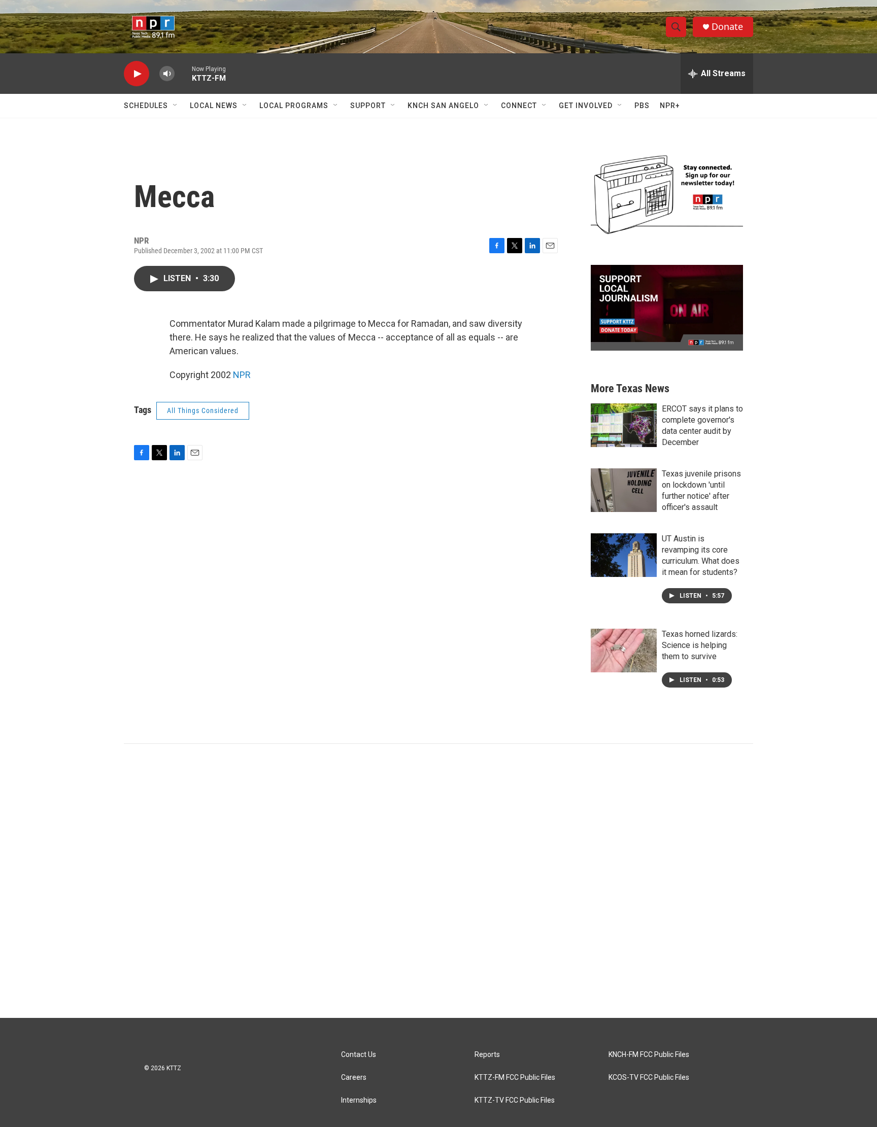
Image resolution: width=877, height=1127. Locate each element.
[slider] (183, 73)
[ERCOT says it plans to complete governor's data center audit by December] (624, 425)
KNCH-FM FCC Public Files (649, 1054)
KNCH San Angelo (443, 105)
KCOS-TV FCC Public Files (649, 1077)
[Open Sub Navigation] (176, 105)
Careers (353, 1077)
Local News (214, 105)
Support (368, 105)
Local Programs (293, 105)
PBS (642, 105)
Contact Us (358, 1054)
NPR (242, 374)
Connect (519, 105)
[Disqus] (438, 881)
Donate (727, 26)
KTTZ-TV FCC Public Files (515, 1100)
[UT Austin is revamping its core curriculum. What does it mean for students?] (624, 555)
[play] (136, 74)
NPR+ (670, 105)
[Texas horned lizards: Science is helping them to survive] (624, 650)
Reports (487, 1054)
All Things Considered (203, 410)
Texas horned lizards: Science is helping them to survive (699, 645)
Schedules (146, 105)
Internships (359, 1100)
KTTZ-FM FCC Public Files (515, 1077)
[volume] (167, 73)
